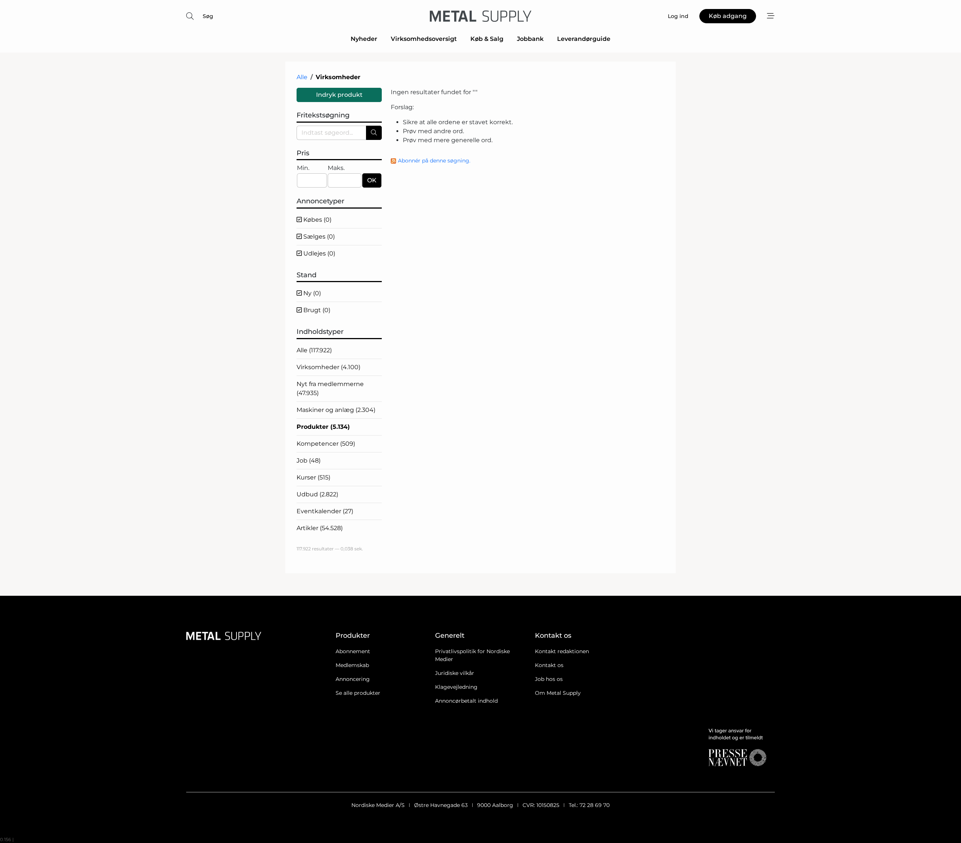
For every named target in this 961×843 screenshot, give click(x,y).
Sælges (318, 236)
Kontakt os (549, 665)
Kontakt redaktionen (562, 651)
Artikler (320, 528)
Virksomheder (328, 367)
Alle (302, 77)
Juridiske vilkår (454, 673)
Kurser (313, 477)
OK (372, 180)
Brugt (316, 310)
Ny (311, 293)
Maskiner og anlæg (336, 409)
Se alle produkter (358, 693)
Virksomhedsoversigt (424, 38)
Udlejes (318, 253)
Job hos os (549, 679)
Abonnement (353, 651)
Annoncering (353, 679)
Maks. (336, 167)
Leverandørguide (583, 38)
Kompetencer (326, 443)
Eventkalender (325, 511)
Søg (208, 16)
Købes (316, 219)
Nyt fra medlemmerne (330, 388)
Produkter (323, 426)
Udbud (317, 494)
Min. (303, 167)
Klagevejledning (456, 687)
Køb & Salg (486, 38)
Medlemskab (352, 665)
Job (309, 460)
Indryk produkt (339, 94)
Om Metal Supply (558, 693)
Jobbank (530, 38)
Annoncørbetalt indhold (466, 700)
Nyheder (364, 38)
